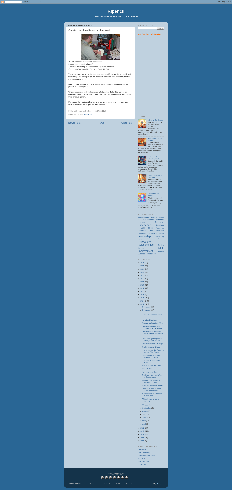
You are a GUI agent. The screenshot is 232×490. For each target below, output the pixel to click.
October (145, 405)
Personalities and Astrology (152, 344)
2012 (142, 428)
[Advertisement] (151, 75)
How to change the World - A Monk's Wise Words (153, 351)
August (145, 411)
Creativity (141, 222)
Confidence (159, 220)
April (144, 424)
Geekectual (142, 450)
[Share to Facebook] (103, 111)
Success (141, 254)
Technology (151, 254)
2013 (142, 304)
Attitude (154, 217)
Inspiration (88, 114)
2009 (142, 438)
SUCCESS (142, 464)
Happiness (160, 230)
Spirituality (160, 251)
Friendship (142, 230)
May (144, 421)
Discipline (159, 222)
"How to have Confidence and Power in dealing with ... (152, 333)
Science (141, 248)
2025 (142, 266)
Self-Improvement (151, 249)
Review (161, 245)
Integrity (161, 233)
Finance (141, 228)
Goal (151, 230)
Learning (160, 236)
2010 (142, 434)
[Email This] (96, 111)
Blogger (159, 484)
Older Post (126, 123)
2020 (142, 282)
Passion (161, 239)
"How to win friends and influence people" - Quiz (152, 327)
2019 (142, 285)
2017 (142, 291)
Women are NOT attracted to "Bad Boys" (152, 395)
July (144, 414)
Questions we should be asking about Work (151, 356)
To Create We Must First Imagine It (155, 158)
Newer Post (74, 123)
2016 (142, 295)
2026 (142, 263)
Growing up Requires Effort (152, 323)
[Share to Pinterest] (105, 111)
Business (150, 220)
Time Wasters (147, 369)
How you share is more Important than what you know (152, 315)
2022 (142, 275)
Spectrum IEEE (143, 461)
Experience (144, 225)
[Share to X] (100, 111)
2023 (142, 272)
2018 (142, 288)
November (146, 310)
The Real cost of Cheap (151, 347)
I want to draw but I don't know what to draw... (151, 390)
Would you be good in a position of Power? (151, 381)
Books (143, 220)
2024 (142, 269)
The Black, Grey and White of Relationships (152, 376)
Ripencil (116, 11)
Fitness (150, 228)
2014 (142, 301)
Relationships (146, 244)
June (144, 418)
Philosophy (144, 241)
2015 (142, 298)
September (146, 408)
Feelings (160, 225)
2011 (142, 431)
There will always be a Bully (152, 385)
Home (101, 123)
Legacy (140, 239)
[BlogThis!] (98, 111)
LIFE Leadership (144, 453)
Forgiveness (160, 228)
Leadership (144, 236)
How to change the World (151, 365)
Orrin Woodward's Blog (146, 455)
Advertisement (143, 217)
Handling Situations (149, 320)
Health (140, 233)
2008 (142, 441)
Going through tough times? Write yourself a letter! (152, 340)
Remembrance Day (149, 372)
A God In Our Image (155, 120)
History (146, 233)
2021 (142, 279)
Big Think (141, 458)
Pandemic (150, 239)
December (146, 307)
